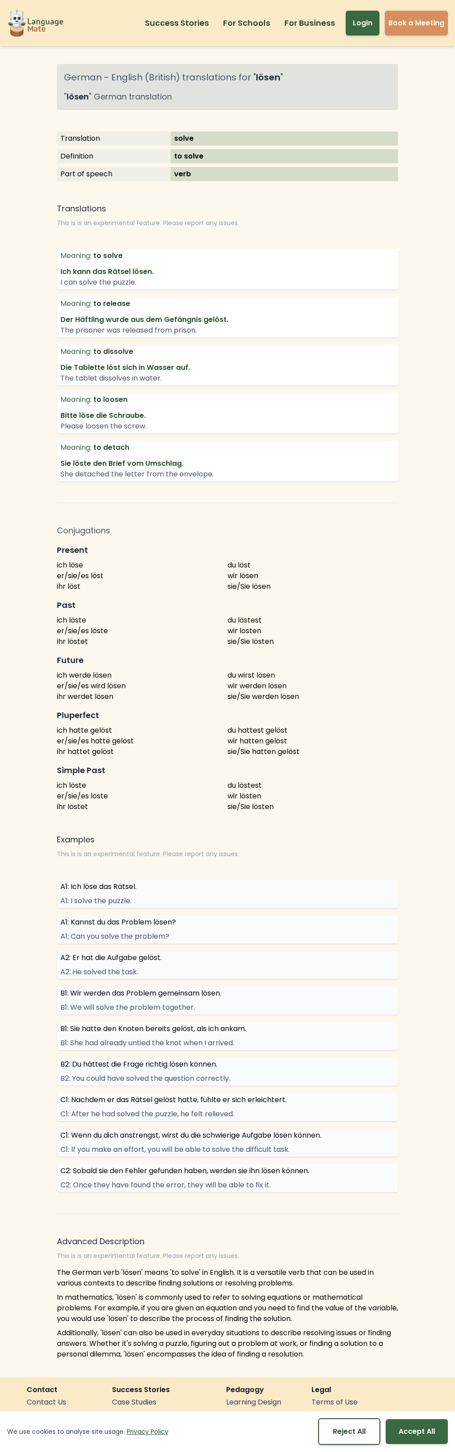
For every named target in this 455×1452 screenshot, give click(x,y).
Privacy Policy (147, 1431)
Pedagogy (245, 1390)
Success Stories (177, 22)
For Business (309, 22)
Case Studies (134, 1402)
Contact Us (46, 1402)
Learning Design (253, 1402)
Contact (42, 1390)
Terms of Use (334, 1402)
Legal (321, 1390)
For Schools (246, 22)
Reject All (349, 1431)
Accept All (417, 1431)
